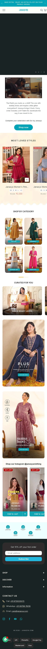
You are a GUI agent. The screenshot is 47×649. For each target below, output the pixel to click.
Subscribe (24, 559)
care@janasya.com (20, 611)
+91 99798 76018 (23, 606)
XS (11, 190)
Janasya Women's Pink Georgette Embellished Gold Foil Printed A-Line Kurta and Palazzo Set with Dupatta (16, 187)
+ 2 (21, 190)
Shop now (23, 127)
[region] (23, 44)
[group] (23, 44)
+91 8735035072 (17, 601)
